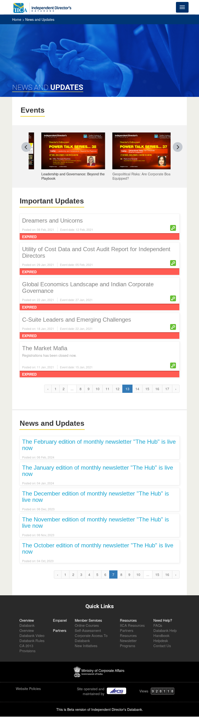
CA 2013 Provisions (27, 648)
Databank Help (165, 630)
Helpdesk (160, 640)
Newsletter (128, 640)
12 (117, 388)
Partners (59, 630)
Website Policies (29, 688)
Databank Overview (26, 628)
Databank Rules (31, 640)
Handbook (161, 635)
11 (107, 388)
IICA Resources (132, 625)
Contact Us (162, 645)
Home (17, 19)
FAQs (157, 625)
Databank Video (31, 635)
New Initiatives (86, 645)
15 (147, 388)
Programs (127, 645)
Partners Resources (128, 633)
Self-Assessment (88, 630)
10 (98, 388)
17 (167, 388)
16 (157, 388)
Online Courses (87, 625)
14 (137, 388)
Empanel (60, 620)
